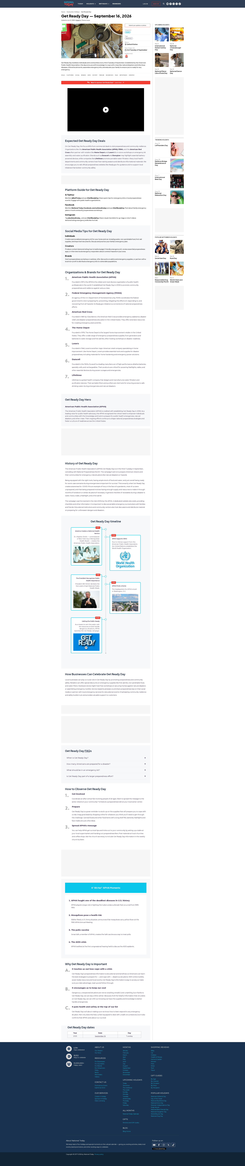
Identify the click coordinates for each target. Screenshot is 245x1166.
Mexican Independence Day (160, 1105)
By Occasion (155, 1083)
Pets (152, 1064)
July (124, 1064)
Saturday (126, 1105)
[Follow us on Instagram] (173, 4)
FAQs (116, 75)
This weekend (127, 1088)
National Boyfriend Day (158, 1101)
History (94, 75)
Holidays (90, 3)
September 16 (100, 1036)
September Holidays (73, 12)
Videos (97, 1077)
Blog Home (127, 1131)
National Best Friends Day (159, 1109)
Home (63, 12)
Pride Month (155, 1107)
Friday (125, 1103)
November (126, 1072)
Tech (152, 1068)
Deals (63, 75)
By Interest (154, 1081)
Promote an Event (101, 1085)
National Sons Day (157, 1103)
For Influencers (100, 1068)
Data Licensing (100, 1101)
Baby (152, 1050)
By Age (153, 1079)
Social (77, 75)
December (126, 1074)
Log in (145, 4)
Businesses (109, 75)
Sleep (153, 1066)
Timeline (101, 75)
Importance (123, 75)
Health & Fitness (156, 1057)
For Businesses (100, 1061)
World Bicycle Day (157, 1114)
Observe (131, 75)
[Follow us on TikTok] (180, 4)
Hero (89, 75)
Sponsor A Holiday (101, 1099)
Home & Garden (156, 1059)
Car (152, 1053)
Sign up (156, 4)
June (124, 1061)
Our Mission (99, 1050)
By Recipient (155, 1088)
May (124, 1059)
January (125, 1050)
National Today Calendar (131, 1114)
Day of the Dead (156, 1099)
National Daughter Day (158, 1112)
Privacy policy (99, 1154)
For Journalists (99, 1064)
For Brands (98, 1066)
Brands (83, 75)
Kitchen (153, 1061)
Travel (153, 1070)
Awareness (129, 38)
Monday (125, 1094)
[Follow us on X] (177, 4)
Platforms (70, 75)
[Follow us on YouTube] (167, 4)
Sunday (125, 1092)
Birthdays (103, 3)
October (125, 1070)
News (97, 1072)
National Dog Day (157, 1116)
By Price (154, 1085)
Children (153, 1055)
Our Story (98, 1053)
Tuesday (125, 1096)
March (125, 1055)
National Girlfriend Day (158, 1096)
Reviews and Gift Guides (131, 1123)
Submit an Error (100, 1088)
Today (80, 3)
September (126, 1068)
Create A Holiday (100, 1096)
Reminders (116, 3)
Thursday (126, 1101)
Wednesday (127, 1099)
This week (126, 1090)
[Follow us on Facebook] (170, 4)
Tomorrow (126, 1085)
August (125, 1066)
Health (78, 20)
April (124, 1057)
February (126, 1053)
